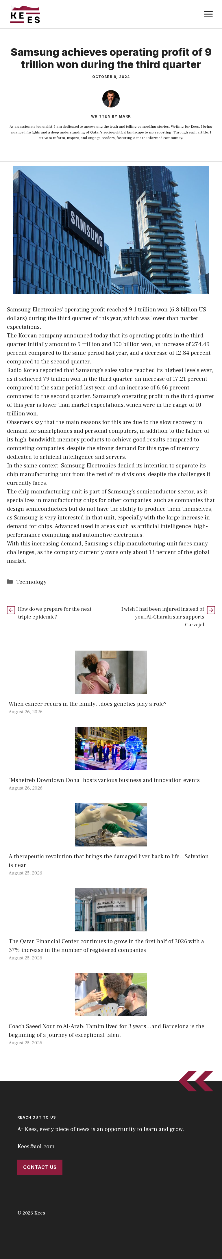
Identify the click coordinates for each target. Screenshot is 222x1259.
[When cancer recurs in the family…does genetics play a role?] (111, 689)
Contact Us (40, 1167)
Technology (31, 582)
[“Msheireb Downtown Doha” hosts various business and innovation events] (111, 766)
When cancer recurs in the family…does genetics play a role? (87, 704)
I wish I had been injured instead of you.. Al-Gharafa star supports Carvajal (162, 617)
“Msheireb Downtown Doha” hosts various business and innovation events (104, 780)
